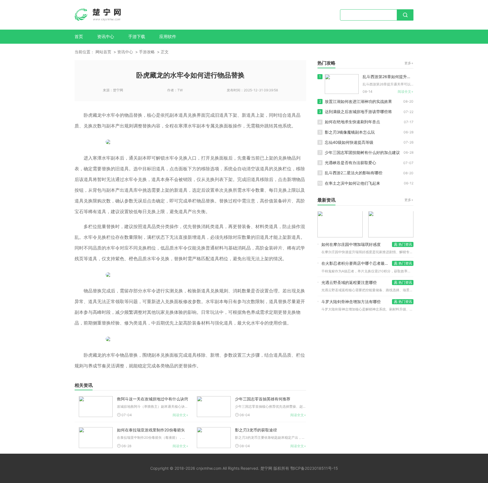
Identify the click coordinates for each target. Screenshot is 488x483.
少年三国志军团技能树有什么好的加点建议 (362, 152)
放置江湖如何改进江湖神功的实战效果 (358, 101)
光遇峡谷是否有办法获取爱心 (350, 162)
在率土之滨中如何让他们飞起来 (352, 183)
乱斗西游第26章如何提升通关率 (388, 76)
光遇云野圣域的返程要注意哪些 (349, 282)
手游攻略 (147, 51)
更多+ (408, 63)
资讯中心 (105, 36)
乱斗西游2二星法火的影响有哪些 (353, 172)
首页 (79, 36)
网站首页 (103, 51)
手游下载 (136, 36)
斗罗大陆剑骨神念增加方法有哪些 (351, 301)
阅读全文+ (180, 415)
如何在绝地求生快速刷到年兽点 (352, 121)
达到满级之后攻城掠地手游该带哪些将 (358, 111)
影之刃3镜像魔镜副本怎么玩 (350, 132)
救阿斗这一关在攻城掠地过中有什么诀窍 (152, 398)
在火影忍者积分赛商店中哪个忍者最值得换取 (356, 263)
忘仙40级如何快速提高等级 (349, 142)
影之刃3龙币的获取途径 (256, 429)
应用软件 (167, 36)
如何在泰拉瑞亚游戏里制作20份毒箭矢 (151, 429)
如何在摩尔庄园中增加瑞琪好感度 (351, 244)
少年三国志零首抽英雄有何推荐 (262, 398)
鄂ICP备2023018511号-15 (314, 468)
